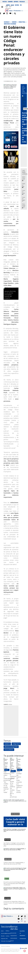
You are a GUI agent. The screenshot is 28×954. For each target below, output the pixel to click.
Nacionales (3, 933)
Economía (10, 1)
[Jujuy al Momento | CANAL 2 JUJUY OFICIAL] (22, 919)
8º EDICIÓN (7, 878)
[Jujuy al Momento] (7, 917)
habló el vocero (8, 770)
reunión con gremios (21, 770)
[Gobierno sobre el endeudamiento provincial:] (6, 772)
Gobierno (7, 744)
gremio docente (8, 859)
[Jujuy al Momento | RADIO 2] (22, 921)
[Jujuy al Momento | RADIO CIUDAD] (25, 921)
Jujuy (2, 931)
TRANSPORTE (13, 935)
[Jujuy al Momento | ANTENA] (25, 919)
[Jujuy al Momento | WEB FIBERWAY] (19, 921)
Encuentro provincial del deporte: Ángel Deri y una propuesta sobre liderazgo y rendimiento (14, 883)
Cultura (7, 936)
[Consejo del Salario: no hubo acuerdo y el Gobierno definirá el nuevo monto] (18, 772)
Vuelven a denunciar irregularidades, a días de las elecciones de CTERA (14, 863)
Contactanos (23, 938)
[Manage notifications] (24, 951)
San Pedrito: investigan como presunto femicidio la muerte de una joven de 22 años (14, 844)
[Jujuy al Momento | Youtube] (10, 13)
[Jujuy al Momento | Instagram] (7, 13)
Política (5, 1)
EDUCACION (13, 933)
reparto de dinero (14, 771)
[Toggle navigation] (2, 7)
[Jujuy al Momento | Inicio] (26, 926)
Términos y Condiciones (5, 946)
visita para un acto (15, 813)
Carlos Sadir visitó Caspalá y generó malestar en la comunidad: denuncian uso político (15, 826)
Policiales (22, 1)
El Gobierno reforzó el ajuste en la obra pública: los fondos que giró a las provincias (13, 786)
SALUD (12, 940)
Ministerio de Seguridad (11, 746)
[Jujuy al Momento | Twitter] (4, 13)
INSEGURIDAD (13, 938)
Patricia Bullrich (9, 749)
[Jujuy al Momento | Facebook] (1, 13)
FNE (7, 938)
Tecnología (8, 941)
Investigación (7, 839)
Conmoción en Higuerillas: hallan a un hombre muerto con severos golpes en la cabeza (15, 903)
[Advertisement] (14, 720)
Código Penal (16, 744)
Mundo (3, 936)
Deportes (16, 1)
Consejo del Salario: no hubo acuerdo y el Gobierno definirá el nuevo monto (19, 783)
